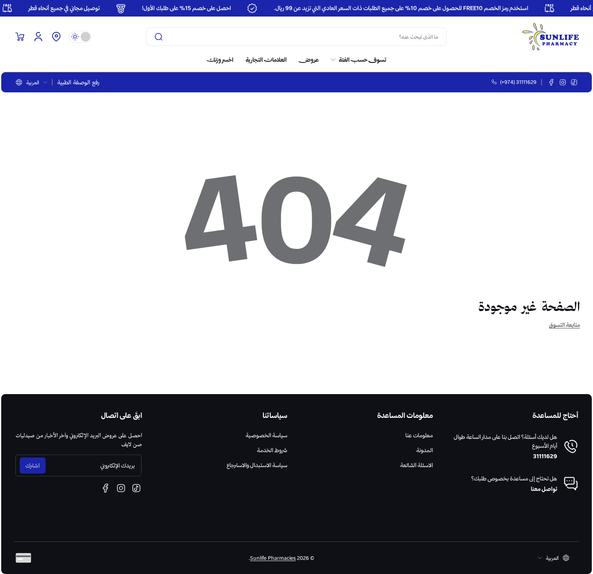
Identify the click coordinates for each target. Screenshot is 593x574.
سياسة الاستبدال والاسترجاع (257, 465)
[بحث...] (158, 36)
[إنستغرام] (563, 82)
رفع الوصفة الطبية (78, 82)
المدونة (424, 450)
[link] (355, 59)
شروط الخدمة (272, 450)
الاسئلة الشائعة (416, 465)
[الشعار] (550, 36)
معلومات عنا (419, 435)
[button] (56, 37)
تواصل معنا (544, 489)
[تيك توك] (574, 82)
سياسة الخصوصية (266, 435)
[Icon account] (38, 37)
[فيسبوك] (551, 82)
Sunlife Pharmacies (273, 558)
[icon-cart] (19, 36)
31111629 (545, 456)
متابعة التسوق (564, 324)
